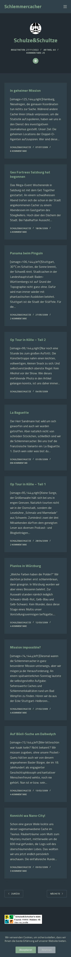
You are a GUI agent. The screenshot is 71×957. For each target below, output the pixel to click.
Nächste (55, 893)
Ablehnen (47, 950)
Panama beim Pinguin (26, 253)
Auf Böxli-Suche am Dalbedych (33, 733)
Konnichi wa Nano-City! (27, 815)
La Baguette (19, 412)
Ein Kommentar (18, 463)
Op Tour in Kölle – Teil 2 (28, 339)
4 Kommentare (18, 232)
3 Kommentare (18, 871)
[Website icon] (35, 61)
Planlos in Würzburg (25, 565)
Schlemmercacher (22, 6)
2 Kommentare (18, 318)
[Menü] (65, 6)
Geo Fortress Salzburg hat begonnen (30, 174)
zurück (15, 893)
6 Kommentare (18, 151)
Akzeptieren (25, 950)
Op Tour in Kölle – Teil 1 (28, 484)
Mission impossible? (25, 647)
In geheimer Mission (25, 90)
